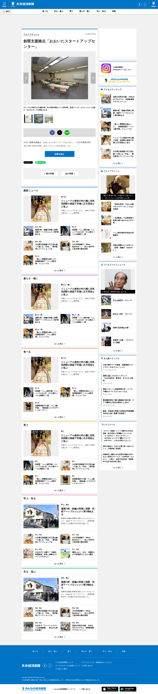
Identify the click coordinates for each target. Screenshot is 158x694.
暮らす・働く (84, 11)
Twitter (145, 4)
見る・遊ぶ (58, 11)
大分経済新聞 (22, 4)
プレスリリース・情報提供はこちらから (97, 662)
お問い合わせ (88, 666)
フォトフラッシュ (31, 34)
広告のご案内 (62, 669)
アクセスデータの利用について (68, 666)
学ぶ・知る (101, 11)
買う (71, 11)
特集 (114, 11)
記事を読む (60, 154)
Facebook (139, 4)
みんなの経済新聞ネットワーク (34, 689)
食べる (45, 11)
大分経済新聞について (65, 662)
